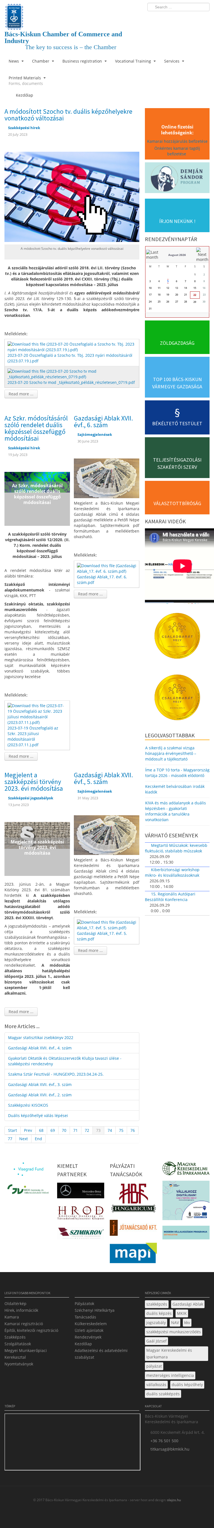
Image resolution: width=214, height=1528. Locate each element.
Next (23, 1138)
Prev (28, 1130)
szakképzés (156, 1304)
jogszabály (156, 1322)
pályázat (154, 1366)
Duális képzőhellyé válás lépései (38, 1115)
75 (121, 1130)
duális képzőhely (187, 1384)
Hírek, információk (21, 1310)
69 (52, 1130)
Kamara (11, 1317)
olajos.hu (173, 1500)
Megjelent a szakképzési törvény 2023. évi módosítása (33, 782)
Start (12, 1130)
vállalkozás (156, 1384)
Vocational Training (133, 61)
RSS (203, 18)
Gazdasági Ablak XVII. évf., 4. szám (40, 1048)
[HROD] (80, 1214)
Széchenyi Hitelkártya (95, 1310)
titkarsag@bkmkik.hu (169, 1449)
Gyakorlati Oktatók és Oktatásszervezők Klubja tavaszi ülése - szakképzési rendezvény (64, 1061)
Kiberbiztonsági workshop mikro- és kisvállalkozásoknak (172, 872)
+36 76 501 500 (164, 1440)
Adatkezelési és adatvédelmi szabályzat (101, 1354)
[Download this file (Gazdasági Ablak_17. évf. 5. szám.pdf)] (107, 924)
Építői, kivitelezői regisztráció (31, 1330)
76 (132, 1130)
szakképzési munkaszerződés (173, 1331)
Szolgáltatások (17, 1343)
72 (87, 1130)
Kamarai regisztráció (23, 1323)
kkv (187, 1322)
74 (110, 1130)
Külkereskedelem (91, 1323)
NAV (175, 1322)
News (14, 61)
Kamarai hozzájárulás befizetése (177, 141)
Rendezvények (88, 1337)
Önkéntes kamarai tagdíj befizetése (177, 151)
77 (10, 1138)
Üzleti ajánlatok (89, 1330)
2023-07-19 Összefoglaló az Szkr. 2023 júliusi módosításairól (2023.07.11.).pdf (33, 736)
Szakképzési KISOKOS (28, 1105)
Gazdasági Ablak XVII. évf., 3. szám (40, 1084)
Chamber (41, 61)
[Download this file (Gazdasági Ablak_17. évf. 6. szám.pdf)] (107, 568)
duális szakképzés (163, 1393)
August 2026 (177, 255)
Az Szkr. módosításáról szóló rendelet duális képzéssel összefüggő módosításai (36, 428)
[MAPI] (133, 1254)
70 (64, 1130)
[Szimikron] (80, 1234)
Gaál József (156, 1341)
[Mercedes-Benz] (80, 1192)
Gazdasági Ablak (187, 1304)
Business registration (82, 61)
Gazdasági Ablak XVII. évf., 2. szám (40, 1094)
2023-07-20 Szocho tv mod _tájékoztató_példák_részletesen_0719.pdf (71, 382)
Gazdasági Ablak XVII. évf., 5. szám (103, 778)
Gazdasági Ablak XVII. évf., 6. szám (103, 421)
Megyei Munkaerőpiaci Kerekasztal (25, 1354)
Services (172, 61)
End (38, 1138)
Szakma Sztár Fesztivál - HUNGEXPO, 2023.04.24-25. (56, 1074)
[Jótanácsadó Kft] (133, 1229)
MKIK (182, 1313)
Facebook (172, 18)
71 (75, 1130)
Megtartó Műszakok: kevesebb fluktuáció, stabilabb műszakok (176, 848)
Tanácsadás (85, 1317)
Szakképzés (15, 1337)
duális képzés (159, 1313)
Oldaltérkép (15, 1303)
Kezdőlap (83, 1343)
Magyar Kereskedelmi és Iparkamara (169, 1354)
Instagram (193, 18)
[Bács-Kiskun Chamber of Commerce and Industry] (71, 12)
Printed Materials (26, 80)
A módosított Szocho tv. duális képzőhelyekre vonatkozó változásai (68, 114)
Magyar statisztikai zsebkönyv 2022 (40, 1037)
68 (41, 1130)
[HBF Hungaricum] (133, 1199)
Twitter (183, 18)
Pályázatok (84, 1303)
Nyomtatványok (18, 1364)
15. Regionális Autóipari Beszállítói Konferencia (170, 896)
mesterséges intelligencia (170, 1375)
